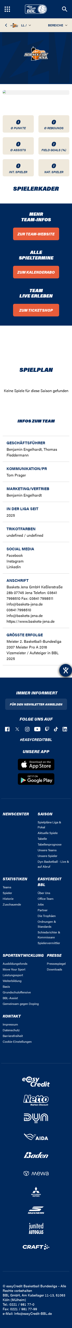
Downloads (54, 969)
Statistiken (15, 878)
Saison (45, 813)
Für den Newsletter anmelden (36, 704)
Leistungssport (13, 975)
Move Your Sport (14, 969)
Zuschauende (12, 904)
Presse (54, 955)
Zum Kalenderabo (36, 272)
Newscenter (16, 813)
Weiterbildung (12, 981)
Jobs (41, 904)
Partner (43, 910)
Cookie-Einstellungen (17, 1041)
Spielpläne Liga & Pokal (49, 824)
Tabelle (42, 838)
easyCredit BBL (49, 881)
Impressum (10, 1024)
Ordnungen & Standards (47, 924)
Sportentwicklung (23, 955)
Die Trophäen (47, 916)
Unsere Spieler (47, 856)
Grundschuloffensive (17, 992)
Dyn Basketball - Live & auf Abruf (53, 864)
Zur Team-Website (36, 234)
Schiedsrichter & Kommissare (49, 934)
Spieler (7, 893)
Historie (8, 898)
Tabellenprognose (49, 844)
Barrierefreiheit (13, 1036)
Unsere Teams (47, 850)
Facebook (15, 555)
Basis (6, 986)
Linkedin (14, 566)
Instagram (15, 561)
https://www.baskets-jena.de (31, 621)
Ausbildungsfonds (15, 963)
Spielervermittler (49, 943)
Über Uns (44, 893)
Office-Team (46, 898)
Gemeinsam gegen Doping (21, 1003)
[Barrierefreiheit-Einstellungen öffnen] (65, 670)
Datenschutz (11, 1030)
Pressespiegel (56, 963)
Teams (7, 887)
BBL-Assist (10, 998)
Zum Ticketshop (36, 310)
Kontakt (12, 1016)
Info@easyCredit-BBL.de (33, 1313)
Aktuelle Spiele (48, 833)
